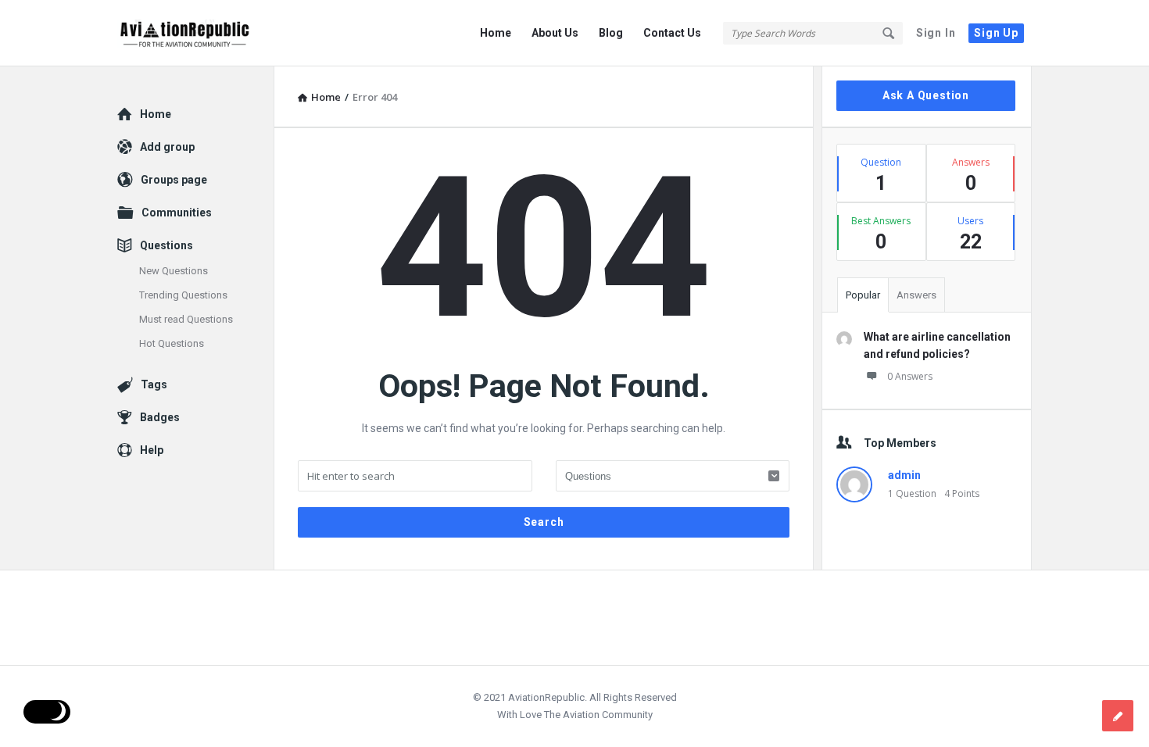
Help (151, 450)
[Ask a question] (1117, 715)
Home (495, 33)
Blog (611, 33)
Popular (863, 295)
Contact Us (672, 33)
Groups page (174, 179)
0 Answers (909, 376)
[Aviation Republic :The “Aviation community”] (195, 33)
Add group (167, 147)
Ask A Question (925, 95)
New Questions (173, 271)
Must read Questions (186, 319)
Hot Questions (171, 343)
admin (904, 475)
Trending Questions (183, 295)
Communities (176, 212)
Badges (160, 417)
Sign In (936, 33)
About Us (555, 33)
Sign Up (996, 33)
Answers (916, 295)
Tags (154, 384)
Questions (166, 245)
